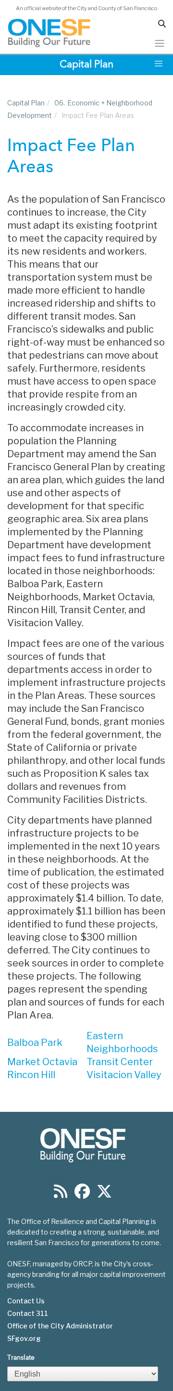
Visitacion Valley (123, 1075)
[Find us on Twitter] (104, 1194)
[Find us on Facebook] (82, 1194)
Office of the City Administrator (60, 1326)
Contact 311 (27, 1313)
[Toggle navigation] (159, 43)
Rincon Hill (31, 1075)
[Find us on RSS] (60, 1194)
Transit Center (119, 1062)
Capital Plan (26, 103)
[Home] (49, 33)
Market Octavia (42, 1062)
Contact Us (26, 1301)
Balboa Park (34, 1042)
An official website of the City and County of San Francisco (86, 8)
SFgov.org (24, 1338)
